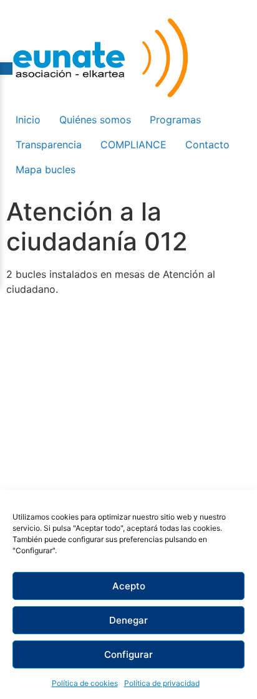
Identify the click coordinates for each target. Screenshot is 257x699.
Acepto (128, 586)
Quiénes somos (95, 119)
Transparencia (49, 144)
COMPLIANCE (133, 144)
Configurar (128, 654)
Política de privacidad (162, 683)
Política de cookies (85, 683)
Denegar (128, 620)
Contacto (207, 144)
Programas (175, 119)
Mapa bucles (45, 169)
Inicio (28, 119)
